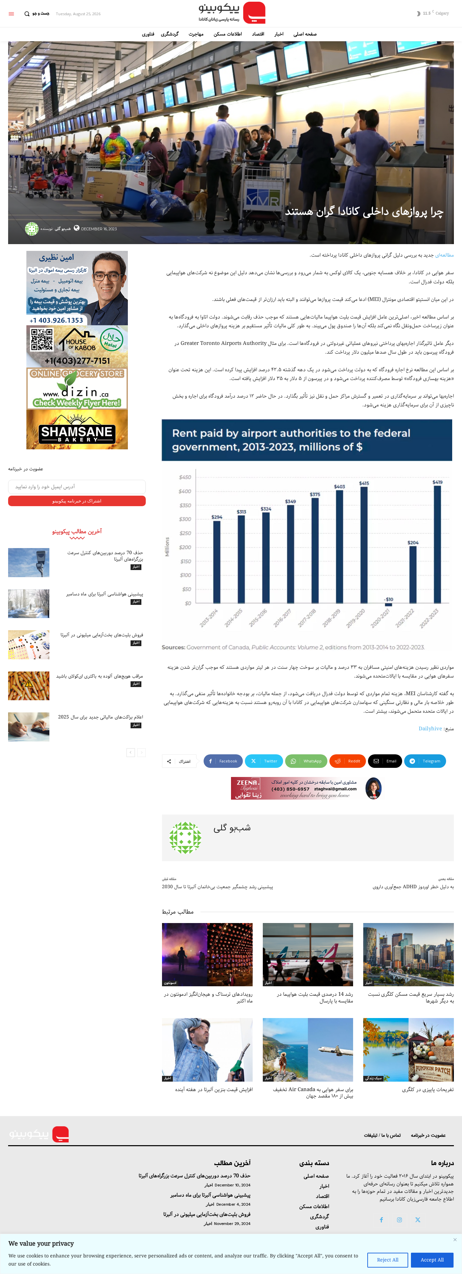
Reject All (387, 1260)
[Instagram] (399, 1220)
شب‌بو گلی (63, 229)
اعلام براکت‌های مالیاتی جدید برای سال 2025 (100, 717)
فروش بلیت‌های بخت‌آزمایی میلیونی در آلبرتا (102, 635)
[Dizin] (77, 389)
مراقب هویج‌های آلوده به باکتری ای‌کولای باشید (99, 676)
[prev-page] (141, 752)
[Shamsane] (77, 429)
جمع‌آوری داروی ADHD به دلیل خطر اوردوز (413, 887)
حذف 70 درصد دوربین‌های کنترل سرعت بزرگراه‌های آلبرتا (105, 556)
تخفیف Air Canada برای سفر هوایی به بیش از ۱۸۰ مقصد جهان (313, 1093)
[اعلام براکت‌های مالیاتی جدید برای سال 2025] (28, 726)
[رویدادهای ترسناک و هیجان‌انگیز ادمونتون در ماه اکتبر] (207, 954)
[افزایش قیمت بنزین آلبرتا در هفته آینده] (207, 1049)
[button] (35, 14)
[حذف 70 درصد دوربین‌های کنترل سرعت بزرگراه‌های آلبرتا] (28, 562)
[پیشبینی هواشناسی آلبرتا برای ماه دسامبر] (28, 603)
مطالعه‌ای (444, 255)
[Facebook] (381, 1220)
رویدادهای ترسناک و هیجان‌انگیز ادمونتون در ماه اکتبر (208, 998)
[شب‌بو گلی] (33, 229)
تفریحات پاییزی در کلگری (428, 1089)
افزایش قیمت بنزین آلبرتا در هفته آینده (214, 1089)
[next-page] (130, 752)
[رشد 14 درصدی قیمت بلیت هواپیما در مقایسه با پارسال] (308, 954)
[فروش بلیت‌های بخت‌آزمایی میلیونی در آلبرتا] (28, 644)
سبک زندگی (373, 1078)
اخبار (136, 567)
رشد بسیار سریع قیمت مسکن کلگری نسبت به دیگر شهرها (411, 998)
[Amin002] (77, 288)
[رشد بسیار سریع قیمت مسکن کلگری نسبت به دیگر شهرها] (408, 954)
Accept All (432, 1260)
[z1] (308, 788)
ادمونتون (170, 983)
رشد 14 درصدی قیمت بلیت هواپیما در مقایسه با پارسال (315, 998)
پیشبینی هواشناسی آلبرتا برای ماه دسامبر (104, 594)
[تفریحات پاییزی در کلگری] (408, 1049)
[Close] (455, 1239)
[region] (231, 1254)
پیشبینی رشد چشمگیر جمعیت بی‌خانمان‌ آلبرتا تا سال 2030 (217, 887)
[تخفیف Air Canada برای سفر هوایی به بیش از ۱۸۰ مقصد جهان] (308, 1049)
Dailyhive (430, 729)
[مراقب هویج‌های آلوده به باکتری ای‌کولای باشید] (28, 686)
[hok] (77, 346)
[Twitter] (418, 1220)
